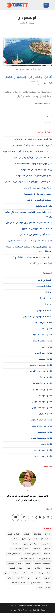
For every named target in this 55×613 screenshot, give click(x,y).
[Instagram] (32, 517)
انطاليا (27, 563)
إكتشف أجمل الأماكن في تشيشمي (36, 235)
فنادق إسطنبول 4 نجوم (41, 365)
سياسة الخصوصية (21, 605)
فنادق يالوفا (46, 444)
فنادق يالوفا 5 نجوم (43, 457)
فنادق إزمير (47, 347)
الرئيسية (32, 23)
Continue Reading (41, 102)
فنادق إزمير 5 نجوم (43, 353)
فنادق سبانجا (45, 396)
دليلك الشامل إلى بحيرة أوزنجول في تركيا (33, 158)
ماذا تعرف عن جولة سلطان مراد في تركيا (33, 140)
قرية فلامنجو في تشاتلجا (40, 264)
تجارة (28, 568)
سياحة (24, 573)
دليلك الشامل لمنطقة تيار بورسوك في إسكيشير (29, 223)
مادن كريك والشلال (43, 206)
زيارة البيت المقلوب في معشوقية (36, 170)
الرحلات (31, 605)
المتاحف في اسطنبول (42, 563)
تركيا (20, 568)
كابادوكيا (21, 578)
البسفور (47, 549)
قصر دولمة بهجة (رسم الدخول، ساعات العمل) (30, 241)
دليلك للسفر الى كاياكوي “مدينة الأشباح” (32, 258)
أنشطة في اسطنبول (29, 539)
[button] (46, 5)
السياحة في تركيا (14, 554)
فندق (30, 578)
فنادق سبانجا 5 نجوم (42, 408)
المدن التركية (46, 299)
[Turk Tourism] (19, 5)
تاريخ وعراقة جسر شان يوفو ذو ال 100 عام (32, 146)
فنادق (38, 578)
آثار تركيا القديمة (13, 534)
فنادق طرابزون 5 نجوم (42, 426)
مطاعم (14, 583)
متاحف (48, 583)
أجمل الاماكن (45, 539)
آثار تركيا (26, 534)
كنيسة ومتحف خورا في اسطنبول (36, 229)
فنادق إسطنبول (44, 359)
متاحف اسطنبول (35, 583)
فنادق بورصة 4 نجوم (42, 384)
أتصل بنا (10, 605)
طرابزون (47, 578)
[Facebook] (40, 517)
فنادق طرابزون (45, 414)
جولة (48, 573)
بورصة (48, 568)
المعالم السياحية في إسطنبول (37, 317)
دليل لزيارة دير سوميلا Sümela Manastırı (33, 164)
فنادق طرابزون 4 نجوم (42, 420)
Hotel (47, 534)
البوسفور (37, 549)
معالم (48, 588)
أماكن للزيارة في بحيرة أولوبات (38, 188)
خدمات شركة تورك (43, 323)
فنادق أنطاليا (46, 329)
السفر (27, 549)
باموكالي (11, 563)
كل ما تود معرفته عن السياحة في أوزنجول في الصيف (27, 152)
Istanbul (37, 534)
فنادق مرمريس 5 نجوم (41, 438)
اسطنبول (15, 544)
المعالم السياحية (44, 311)
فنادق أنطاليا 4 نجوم (42, 335)
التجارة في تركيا (45, 280)
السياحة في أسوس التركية (39, 200)
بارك (19, 563)
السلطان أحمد (16, 549)
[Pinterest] (23, 517)
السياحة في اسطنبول (32, 554)
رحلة (32, 573)
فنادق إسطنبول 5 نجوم (41, 372)
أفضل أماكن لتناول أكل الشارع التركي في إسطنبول (28, 182)
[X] (48, 517)
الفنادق (48, 293)
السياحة (47, 554)
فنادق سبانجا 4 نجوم (42, 402)
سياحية (15, 573)
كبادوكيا (10, 578)
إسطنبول (46, 544)
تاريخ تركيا (38, 568)
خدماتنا (37, 605)
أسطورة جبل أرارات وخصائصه (38, 194)
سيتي (7, 573)
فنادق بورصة (46, 378)
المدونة (48, 305)
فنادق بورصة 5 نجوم (42, 390)
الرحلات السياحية (44, 286)
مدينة (23, 583)
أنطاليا (15, 539)
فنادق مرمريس (45, 432)
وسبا (40, 588)
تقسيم (12, 568)
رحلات (41, 573)
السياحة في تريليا (44, 558)
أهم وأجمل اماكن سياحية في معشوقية (34, 176)
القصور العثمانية (27, 558)
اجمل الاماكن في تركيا (31, 544)
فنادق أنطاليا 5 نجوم (42, 341)
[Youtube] (15, 517)
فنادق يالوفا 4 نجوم (43, 450)
